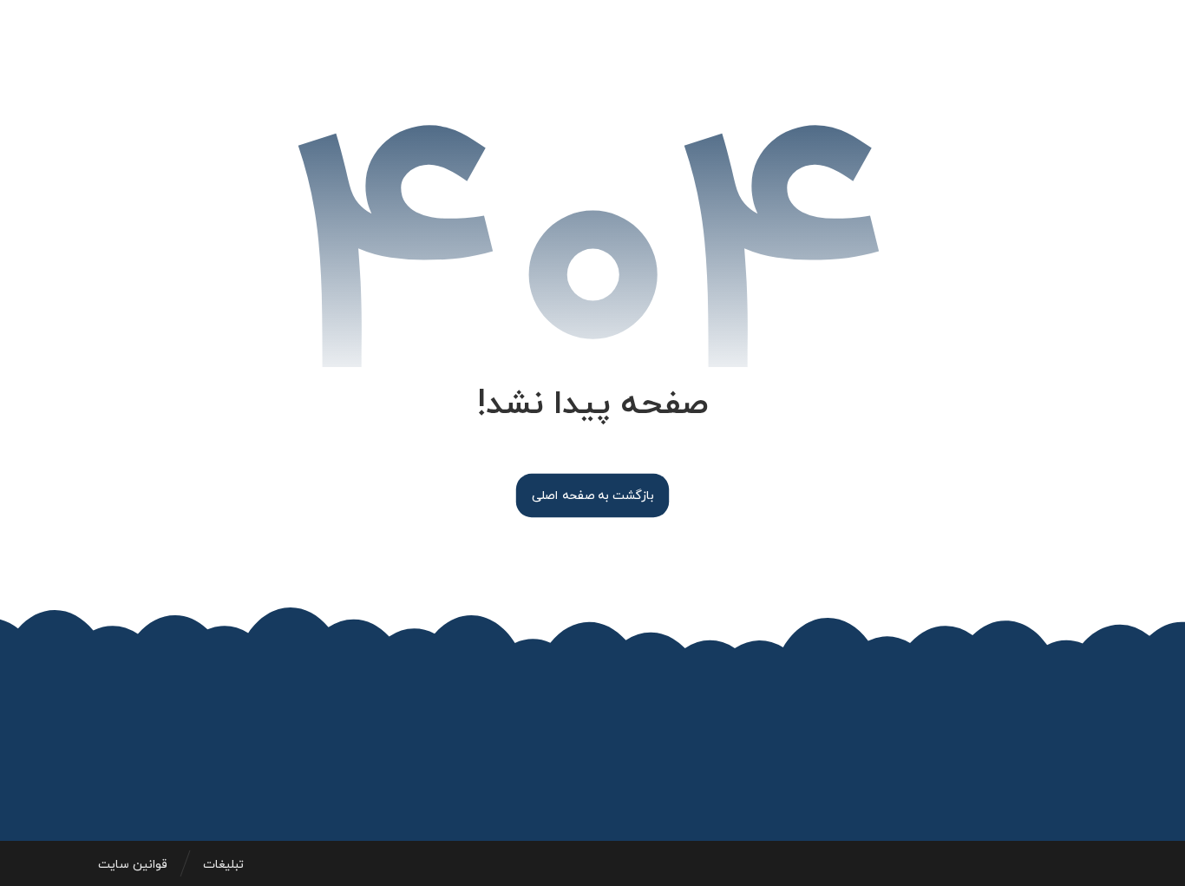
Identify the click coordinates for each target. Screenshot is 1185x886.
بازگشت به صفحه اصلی (592, 495)
